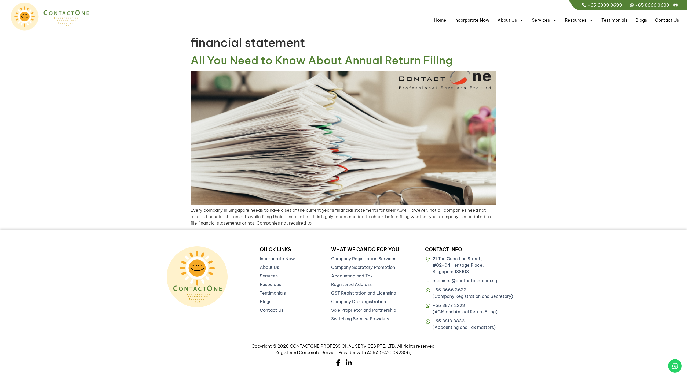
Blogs (641, 20)
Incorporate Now (471, 20)
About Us (507, 20)
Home (440, 20)
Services (541, 20)
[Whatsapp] (675, 366)
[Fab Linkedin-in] (349, 362)
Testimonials (614, 20)
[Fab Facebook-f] (338, 362)
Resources (575, 20)
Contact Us (667, 20)
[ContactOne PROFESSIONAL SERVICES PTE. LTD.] (197, 276)
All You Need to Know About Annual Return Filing (322, 60)
